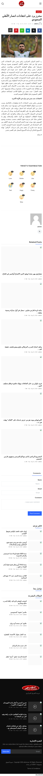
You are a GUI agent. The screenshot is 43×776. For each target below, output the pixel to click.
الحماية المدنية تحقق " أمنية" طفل (16, 657)
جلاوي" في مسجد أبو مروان (18, 623)
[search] (2, 3)
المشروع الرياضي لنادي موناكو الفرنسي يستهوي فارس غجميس (23, 457)
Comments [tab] (37, 473)
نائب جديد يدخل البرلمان (19, 645)
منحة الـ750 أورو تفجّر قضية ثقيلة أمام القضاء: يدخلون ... (15, 566)
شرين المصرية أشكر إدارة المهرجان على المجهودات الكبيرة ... (15, 704)
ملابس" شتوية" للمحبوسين (18, 612)
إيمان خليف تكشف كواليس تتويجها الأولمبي (16, 532)
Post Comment (35, 513)
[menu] (40, 3)
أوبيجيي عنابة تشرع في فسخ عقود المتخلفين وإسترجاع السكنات (16, 543)
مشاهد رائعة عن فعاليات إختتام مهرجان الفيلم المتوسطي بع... (16, 727)
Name (40, 480)
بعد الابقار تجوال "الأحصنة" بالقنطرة (15, 634)
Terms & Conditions (33, 768)
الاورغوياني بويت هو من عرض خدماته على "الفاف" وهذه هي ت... (23, 421)
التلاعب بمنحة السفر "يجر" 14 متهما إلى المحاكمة (15, 577)
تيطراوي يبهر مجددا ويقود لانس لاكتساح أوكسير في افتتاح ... (22, 275)
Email (40, 489)
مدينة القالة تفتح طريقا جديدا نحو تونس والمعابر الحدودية (15, 555)
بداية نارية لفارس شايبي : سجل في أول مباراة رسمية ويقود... (23, 311)
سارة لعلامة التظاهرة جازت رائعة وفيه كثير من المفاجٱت (14, 715)
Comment (38, 497)
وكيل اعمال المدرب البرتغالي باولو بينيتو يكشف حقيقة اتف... (23, 348)
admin (39, 226)
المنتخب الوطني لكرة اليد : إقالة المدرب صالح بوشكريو (15, 602)
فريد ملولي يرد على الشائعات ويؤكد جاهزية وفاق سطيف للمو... (22, 384)
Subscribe (6, 751)
